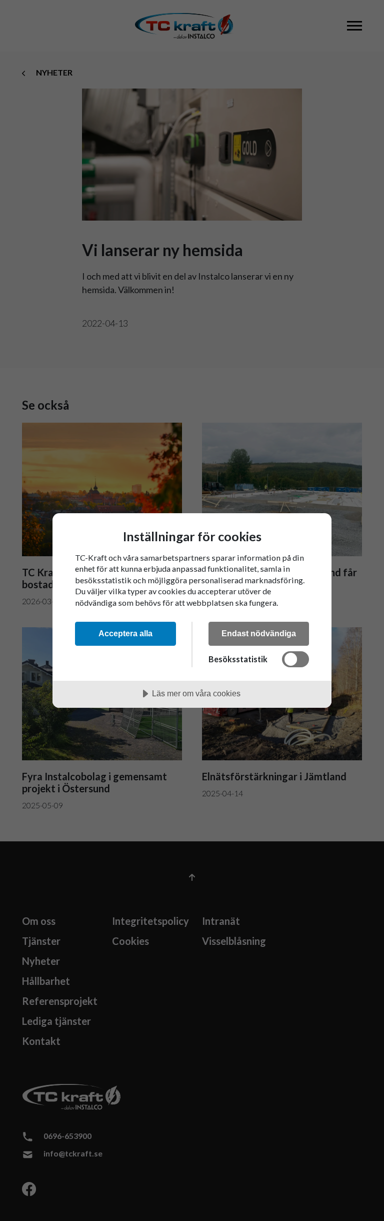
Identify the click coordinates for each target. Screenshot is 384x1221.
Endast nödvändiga (259, 633)
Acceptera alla (125, 633)
